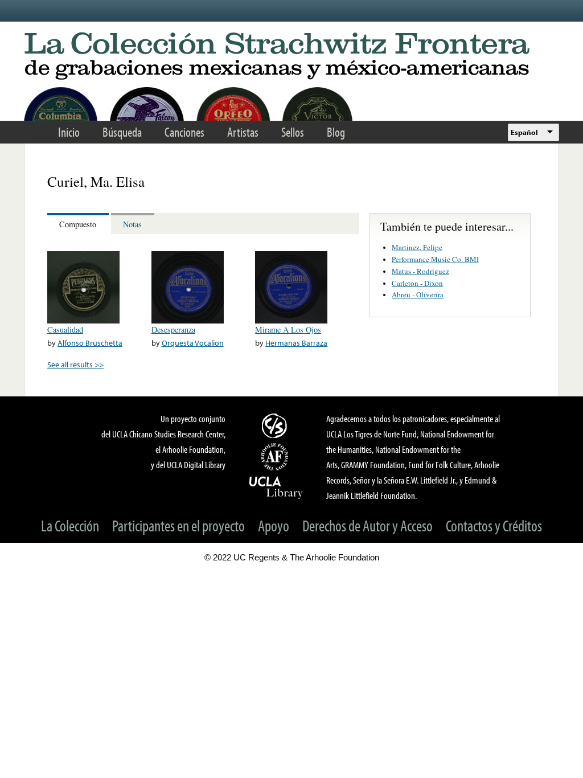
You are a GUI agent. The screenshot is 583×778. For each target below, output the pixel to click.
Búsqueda (122, 132)
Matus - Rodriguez (420, 271)
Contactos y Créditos (494, 525)
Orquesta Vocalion (193, 342)
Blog (336, 132)
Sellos (292, 132)
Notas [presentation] (132, 224)
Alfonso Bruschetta (90, 342)
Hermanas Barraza (296, 342)
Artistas (242, 132)
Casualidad (65, 329)
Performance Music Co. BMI (435, 259)
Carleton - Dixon (417, 283)
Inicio (69, 132)
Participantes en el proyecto (178, 525)
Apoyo (273, 525)
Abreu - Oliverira (418, 294)
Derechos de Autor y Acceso (367, 525)
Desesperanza (173, 329)
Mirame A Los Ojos (288, 329)
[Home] (291, 56)
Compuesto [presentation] (77, 224)
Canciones (184, 132)
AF (276, 456)
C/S (276, 425)
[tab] (79, 223)
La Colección (70, 525)
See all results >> (75, 364)
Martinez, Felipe (417, 247)
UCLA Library (276, 487)
